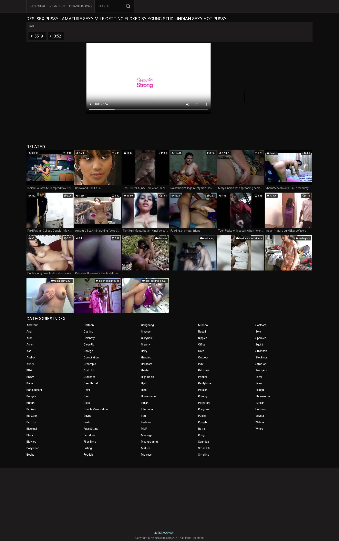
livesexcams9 (164, 532)
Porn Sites (57, 6)
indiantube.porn (80, 6)
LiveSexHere (37, 6)
